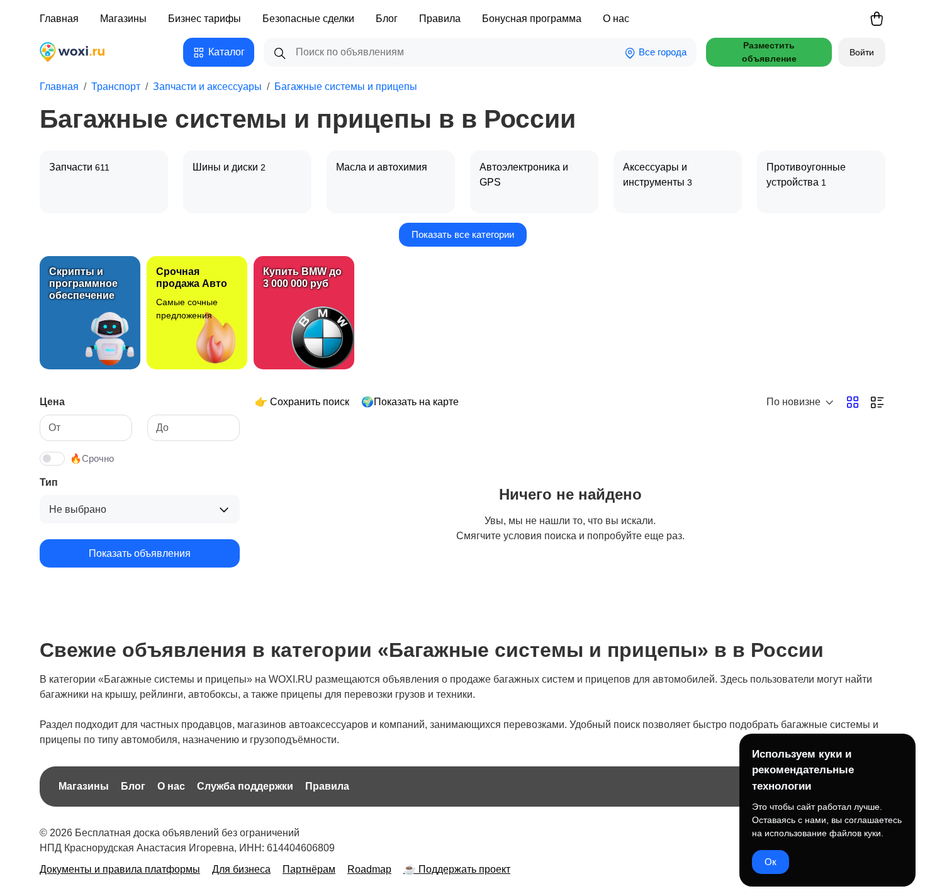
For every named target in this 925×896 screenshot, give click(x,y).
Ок (770, 861)
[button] (218, 52)
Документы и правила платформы (120, 869)
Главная (59, 18)
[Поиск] (280, 52)
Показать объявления (140, 553)
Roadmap (369, 869)
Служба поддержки (245, 786)
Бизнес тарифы (204, 18)
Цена (52, 401)
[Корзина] (876, 19)
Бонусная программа (531, 18)
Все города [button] (661, 52)
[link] (90, 312)
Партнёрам (309, 869)
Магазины (123, 18)
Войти (861, 52)
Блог (387, 18)
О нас (616, 18)
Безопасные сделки (308, 18)
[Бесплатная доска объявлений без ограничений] (80, 52)
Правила (440, 18)
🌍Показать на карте (410, 401)
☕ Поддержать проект (456, 869)
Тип (49, 482)
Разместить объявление (769, 52)
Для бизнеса (241, 869)
